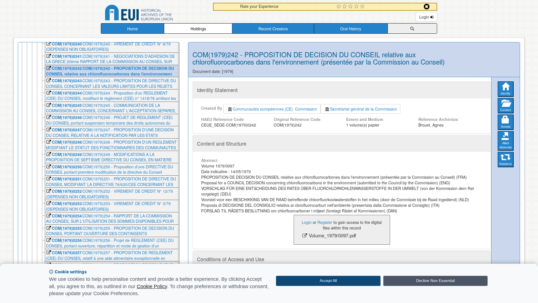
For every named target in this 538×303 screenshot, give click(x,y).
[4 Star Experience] (357, 6)
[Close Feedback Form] (427, 6)
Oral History (350, 28)
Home (132, 28)
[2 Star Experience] (345, 6)
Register (324, 222)
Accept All (328, 280)
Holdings (198, 28)
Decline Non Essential (435, 280)
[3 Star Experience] (351, 6)
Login (424, 17)
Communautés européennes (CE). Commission (275, 109)
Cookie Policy (152, 286)
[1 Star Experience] (339, 6)
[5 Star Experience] (363, 6)
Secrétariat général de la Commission (363, 109)
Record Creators (273, 28)
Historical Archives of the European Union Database (154, 13)
